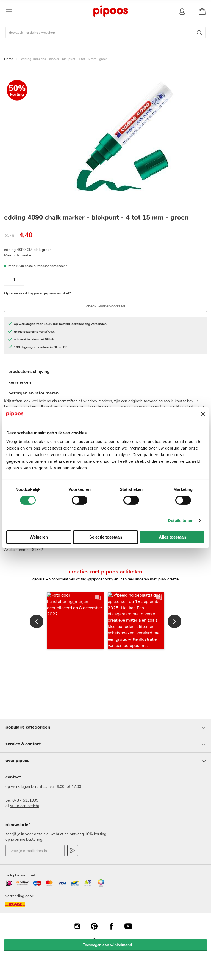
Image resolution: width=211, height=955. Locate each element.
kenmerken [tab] (19, 382)
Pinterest (97, 926)
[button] (75, 620)
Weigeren (39, 537)
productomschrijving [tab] (29, 372)
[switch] (79, 500)
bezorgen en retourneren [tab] (33, 393)
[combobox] (105, 32)
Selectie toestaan (105, 537)
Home (8, 59)
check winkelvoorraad (105, 306)
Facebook (114, 926)
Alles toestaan (172, 537)
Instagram (80, 926)
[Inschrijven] (72, 850)
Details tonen (180, 520)
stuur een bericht (24, 805)
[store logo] (110, 11)
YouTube (131, 926)
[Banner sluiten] (203, 414)
